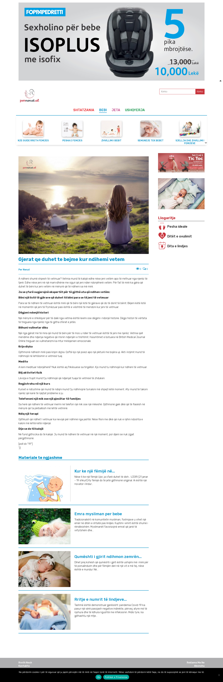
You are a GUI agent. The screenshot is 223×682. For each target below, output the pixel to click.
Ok (98, 677)
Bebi (103, 110)
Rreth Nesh (25, 662)
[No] (219, 675)
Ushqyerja (135, 110)
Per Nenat (24, 269)
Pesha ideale (177, 226)
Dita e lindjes (177, 246)
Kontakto (24, 665)
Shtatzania (83, 110)
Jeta (116, 110)
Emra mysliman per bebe (98, 514)
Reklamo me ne (196, 662)
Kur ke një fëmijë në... (94, 471)
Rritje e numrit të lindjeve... (100, 599)
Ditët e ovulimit (179, 236)
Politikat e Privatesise (116, 677)
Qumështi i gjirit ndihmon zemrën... (108, 556)
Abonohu (199, 665)
